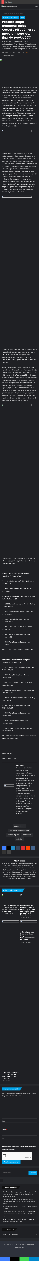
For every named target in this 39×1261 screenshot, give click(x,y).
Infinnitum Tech (19, 1247)
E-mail (4, 1129)
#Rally (19, 839)
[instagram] (5, 819)
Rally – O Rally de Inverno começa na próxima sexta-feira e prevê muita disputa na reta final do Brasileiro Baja (28, 910)
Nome (4, 1121)
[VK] (33, 848)
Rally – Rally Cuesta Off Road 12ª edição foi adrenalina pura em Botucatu (10, 1075)
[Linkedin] (13, 848)
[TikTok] (26, 881)
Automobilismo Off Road (15, 13)
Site (3, 1138)
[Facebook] (4, 848)
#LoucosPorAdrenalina (20, 830)
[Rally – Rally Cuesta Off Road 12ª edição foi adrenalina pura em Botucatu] (10, 995)
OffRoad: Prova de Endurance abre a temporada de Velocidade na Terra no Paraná (27, 936)
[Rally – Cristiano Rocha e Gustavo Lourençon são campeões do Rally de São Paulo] (10, 899)
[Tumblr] (18, 848)
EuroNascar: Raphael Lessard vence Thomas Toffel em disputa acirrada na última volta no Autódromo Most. (19, 1214)
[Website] (12, 881)
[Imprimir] (9, 852)
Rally (22, 17)
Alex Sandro (5, 52)
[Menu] (37, 7)
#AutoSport (19, 826)
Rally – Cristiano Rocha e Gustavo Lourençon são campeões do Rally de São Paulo (10, 908)
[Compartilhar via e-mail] (4, 852)
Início (5, 13)
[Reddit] (28, 848)
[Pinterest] (23, 848)
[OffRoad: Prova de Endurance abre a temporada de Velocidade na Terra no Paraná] (28, 925)
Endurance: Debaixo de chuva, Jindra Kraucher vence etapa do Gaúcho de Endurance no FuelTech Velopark (19, 1201)
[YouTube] (21, 881)
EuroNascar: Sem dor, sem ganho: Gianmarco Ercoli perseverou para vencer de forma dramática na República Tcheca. (19, 1194)
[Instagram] (23, 881)
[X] (9, 848)
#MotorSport (13, 835)
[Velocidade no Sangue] (9, 6)
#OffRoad (27, 835)
